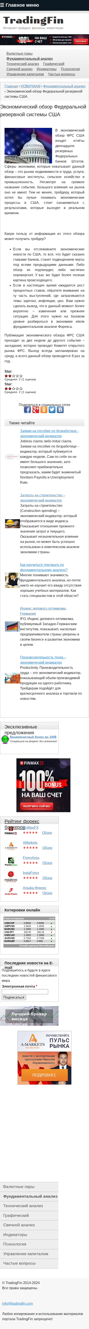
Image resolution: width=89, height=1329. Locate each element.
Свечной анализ (19, 69)
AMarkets (30, 842)
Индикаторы (47, 69)
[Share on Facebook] (27, 409)
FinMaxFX (31, 827)
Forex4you (31, 858)
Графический (53, 64)
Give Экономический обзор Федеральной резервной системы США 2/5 (10, 375)
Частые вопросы (61, 74)
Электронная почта (19, 986)
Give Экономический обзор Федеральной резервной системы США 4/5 (17, 375)
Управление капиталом (25, 74)
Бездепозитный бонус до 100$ (33, 737)
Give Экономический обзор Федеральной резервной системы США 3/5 (14, 375)
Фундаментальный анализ (29, 58)
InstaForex (31, 873)
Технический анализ (22, 64)
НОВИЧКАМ (30, 86)
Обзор (47, 833)
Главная (11, 86)
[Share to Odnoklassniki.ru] (43, 409)
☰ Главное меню (19, 5)
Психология (70, 69)
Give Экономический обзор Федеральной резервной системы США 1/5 (6, 375)
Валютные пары (19, 53)
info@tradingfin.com (17, 1303)
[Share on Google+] (35, 409)
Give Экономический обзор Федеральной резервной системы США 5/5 (21, 375)
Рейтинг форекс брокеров (22, 824)
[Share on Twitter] (52, 409)
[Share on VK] (60, 409)
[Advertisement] (44, 1133)
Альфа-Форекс (34, 888)
